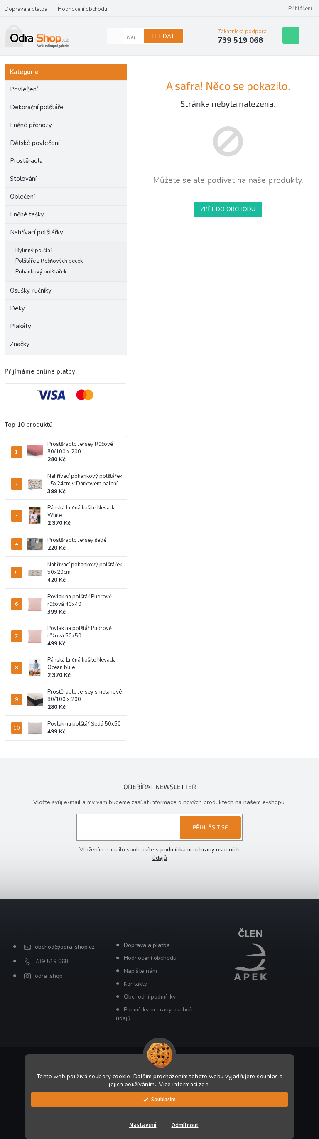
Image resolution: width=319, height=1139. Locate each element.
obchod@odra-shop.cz (64, 947)
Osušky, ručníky (31, 290)
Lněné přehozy (31, 125)
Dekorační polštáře (37, 107)
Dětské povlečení (34, 143)
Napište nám (140, 971)
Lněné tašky (27, 214)
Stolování (23, 179)
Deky (17, 308)
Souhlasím (163, 1099)
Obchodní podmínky (150, 997)
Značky (19, 344)
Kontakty (135, 984)
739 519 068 (51, 961)
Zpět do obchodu (228, 209)
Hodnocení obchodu (82, 9)
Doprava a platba (26, 9)
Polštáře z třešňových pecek (49, 261)
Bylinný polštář (33, 250)
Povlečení (24, 89)
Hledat (163, 36)
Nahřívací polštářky (36, 232)
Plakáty (20, 326)
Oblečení (22, 196)
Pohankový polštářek (40, 272)
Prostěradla (26, 161)
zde (204, 1084)
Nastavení (143, 1125)
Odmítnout (185, 1125)
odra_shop (49, 976)
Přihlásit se (210, 827)
